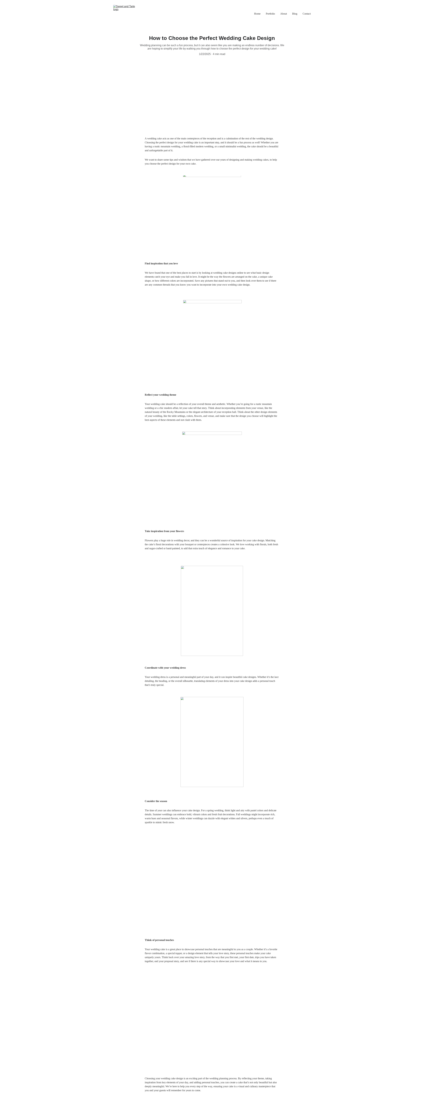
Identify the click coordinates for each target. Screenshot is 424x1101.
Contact (307, 13)
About (283, 13)
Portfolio (270, 13)
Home (257, 13)
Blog (294, 13)
